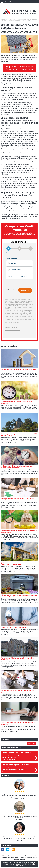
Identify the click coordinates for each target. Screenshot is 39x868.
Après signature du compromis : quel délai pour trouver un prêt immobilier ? (17, 467)
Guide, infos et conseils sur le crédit (17, 18)
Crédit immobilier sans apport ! (16, 753)
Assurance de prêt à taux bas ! (16, 765)
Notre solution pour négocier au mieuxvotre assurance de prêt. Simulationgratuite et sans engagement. (14, 769)
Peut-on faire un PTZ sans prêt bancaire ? (15, 627)
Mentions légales (15, 864)
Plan (16, 865)
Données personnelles (29, 864)
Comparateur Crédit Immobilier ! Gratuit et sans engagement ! (19, 67)
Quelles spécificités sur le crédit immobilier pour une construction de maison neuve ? (19, 563)
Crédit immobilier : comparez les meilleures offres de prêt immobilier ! (19, 18)
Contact (21, 865)
